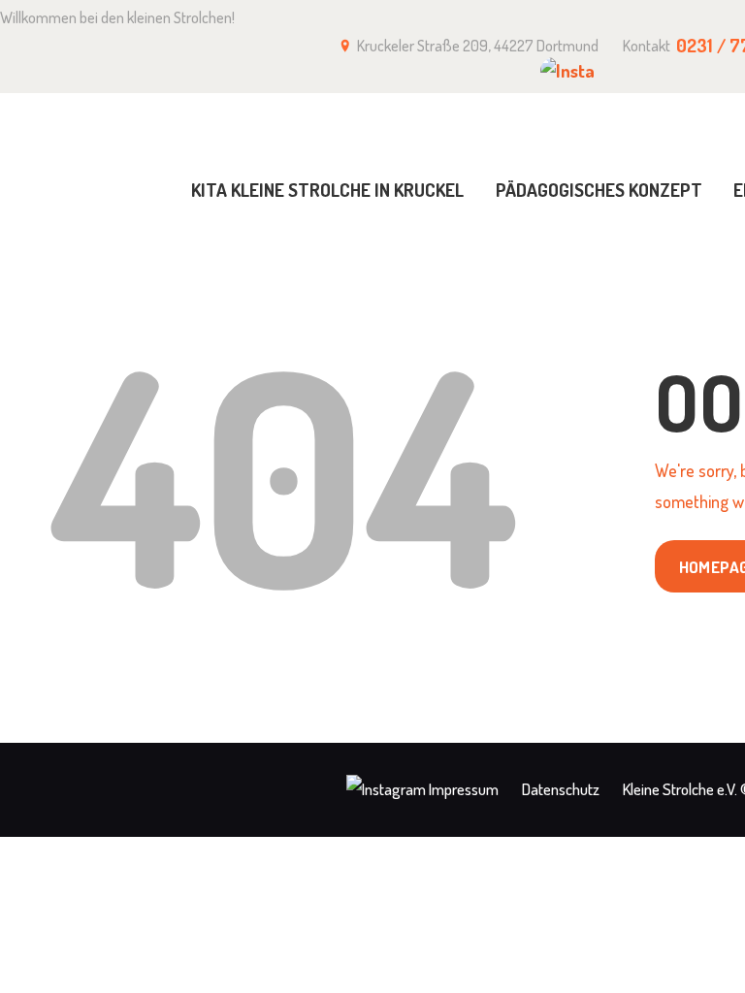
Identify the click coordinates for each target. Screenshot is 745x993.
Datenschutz (560, 789)
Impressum (464, 789)
